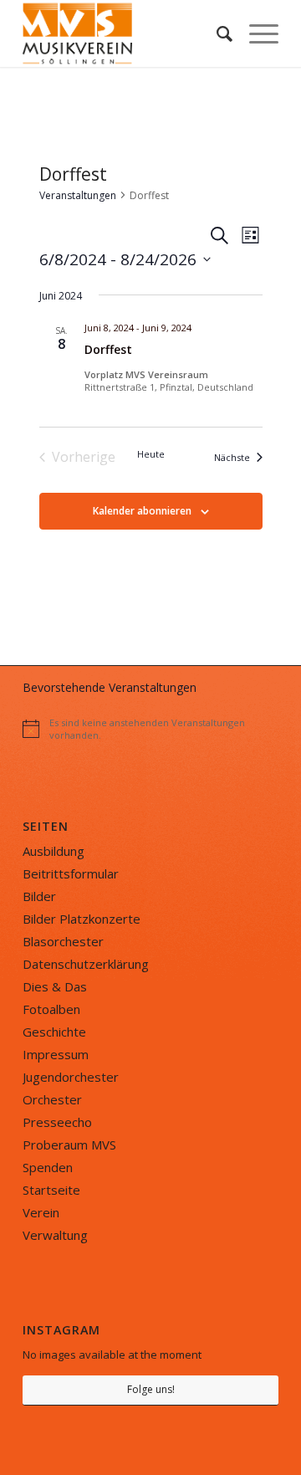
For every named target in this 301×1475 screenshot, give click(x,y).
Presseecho (57, 1122)
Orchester (52, 1099)
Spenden (48, 1167)
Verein (41, 1212)
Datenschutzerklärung (86, 963)
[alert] (150, 728)
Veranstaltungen (77, 195)
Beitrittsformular (71, 873)
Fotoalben (51, 1009)
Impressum (56, 1054)
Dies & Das (55, 986)
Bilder (39, 896)
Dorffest (108, 349)
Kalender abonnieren (142, 511)
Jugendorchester (71, 1076)
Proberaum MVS (69, 1144)
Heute (151, 454)
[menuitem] (216, 33)
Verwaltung (55, 1235)
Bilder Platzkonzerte (81, 918)
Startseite (51, 1189)
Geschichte (54, 1031)
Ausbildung (53, 850)
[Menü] (255, 33)
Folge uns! (151, 1389)
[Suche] (216, 33)
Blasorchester (63, 941)
